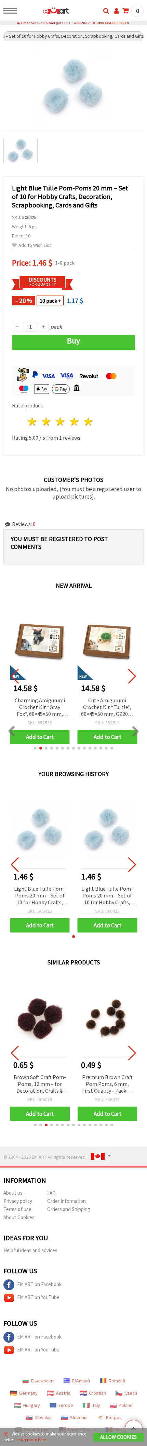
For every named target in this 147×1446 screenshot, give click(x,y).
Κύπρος (114, 1417)
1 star (33, 421)
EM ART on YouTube (38, 1297)
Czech (130, 1393)
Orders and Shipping (68, 1209)
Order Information (66, 1201)
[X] (6, 1434)
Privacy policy (17, 1201)
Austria (63, 1393)
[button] (35, 748)
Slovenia (79, 1417)
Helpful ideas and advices (30, 1250)
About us (13, 1193)
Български (42, 1381)
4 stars (74, 421)
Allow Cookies (118, 1437)
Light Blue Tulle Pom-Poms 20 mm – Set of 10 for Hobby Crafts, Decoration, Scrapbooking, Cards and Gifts (40, 896)
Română (117, 1381)
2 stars (47, 421)
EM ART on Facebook (39, 1284)
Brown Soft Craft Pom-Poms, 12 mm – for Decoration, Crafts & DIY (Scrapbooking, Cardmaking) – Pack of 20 (40, 1084)
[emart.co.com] (45, 12)
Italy (96, 1405)
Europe (65, 1405)
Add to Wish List (34, 245)
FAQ (51, 1193)
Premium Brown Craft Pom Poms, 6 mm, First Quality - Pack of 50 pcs (107, 1084)
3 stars (61, 421)
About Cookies (19, 1217)
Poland (126, 1405)
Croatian (97, 1393)
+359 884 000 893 (111, 23)
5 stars (88, 421)
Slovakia (43, 1417)
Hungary (31, 1405)
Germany (28, 1393)
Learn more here (31, 1440)
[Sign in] (116, 11)
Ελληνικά (81, 1381)
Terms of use (17, 1209)
